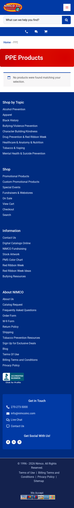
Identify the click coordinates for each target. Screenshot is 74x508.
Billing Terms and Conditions (20, 360)
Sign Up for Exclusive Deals (19, 343)
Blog (5, 348)
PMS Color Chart (13, 259)
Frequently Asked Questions (19, 310)
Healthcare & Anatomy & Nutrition (23, 142)
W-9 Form (8, 321)
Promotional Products (16, 176)
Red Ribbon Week (13, 265)
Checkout (8, 209)
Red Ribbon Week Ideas (17, 270)
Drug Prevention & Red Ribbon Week (24, 137)
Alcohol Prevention (14, 109)
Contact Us (9, 237)
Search (7, 215)
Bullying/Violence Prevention (20, 126)
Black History (11, 120)
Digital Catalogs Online (16, 243)
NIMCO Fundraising (14, 248)
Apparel (7, 114)
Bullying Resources (14, 276)
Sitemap (39, 481)
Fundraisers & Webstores (18, 192)
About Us (8, 299)
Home (7, 42)
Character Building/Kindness (20, 131)
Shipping (8, 332)
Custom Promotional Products (21, 181)
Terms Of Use (11, 354)
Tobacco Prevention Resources (21, 337)
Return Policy (11, 326)
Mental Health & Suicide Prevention (24, 153)
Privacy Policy (11, 365)
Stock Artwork (11, 254)
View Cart (8, 204)
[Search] (66, 20)
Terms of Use (27, 472)
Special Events (11, 187)
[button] (26, 31)
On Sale (7, 198)
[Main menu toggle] (67, 7)
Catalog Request (13, 304)
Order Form (9, 315)
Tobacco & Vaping (14, 148)
